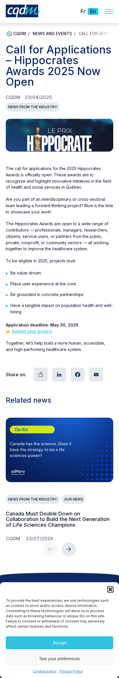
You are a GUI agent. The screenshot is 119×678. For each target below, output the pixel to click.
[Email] (96, 374)
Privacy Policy (71, 671)
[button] (110, 589)
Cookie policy (45, 671)
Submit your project (32, 331)
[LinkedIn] (59, 374)
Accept (59, 642)
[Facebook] (77, 374)
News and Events (52, 33)
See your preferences (59, 658)
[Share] (40, 374)
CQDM (19, 33)
